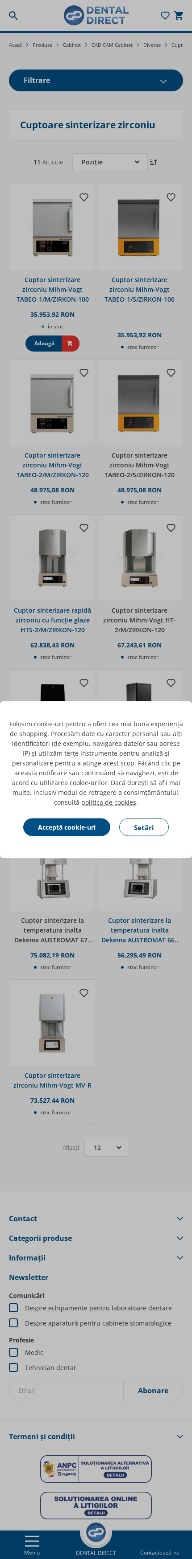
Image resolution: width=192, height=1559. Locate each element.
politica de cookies (108, 802)
